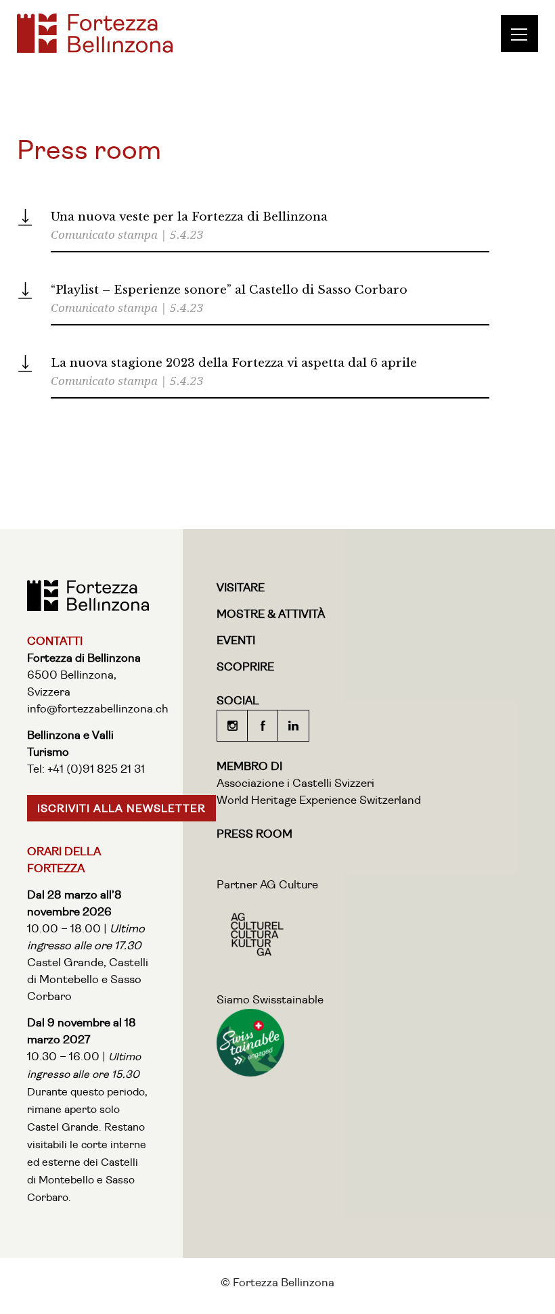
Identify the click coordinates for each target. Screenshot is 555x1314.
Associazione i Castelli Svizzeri (295, 784)
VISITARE (241, 588)
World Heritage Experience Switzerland (319, 801)
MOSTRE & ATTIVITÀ (271, 614)
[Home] (95, 49)
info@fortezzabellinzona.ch (98, 709)
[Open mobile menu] (524, 33)
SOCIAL (238, 701)
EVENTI (236, 641)
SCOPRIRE (245, 667)
